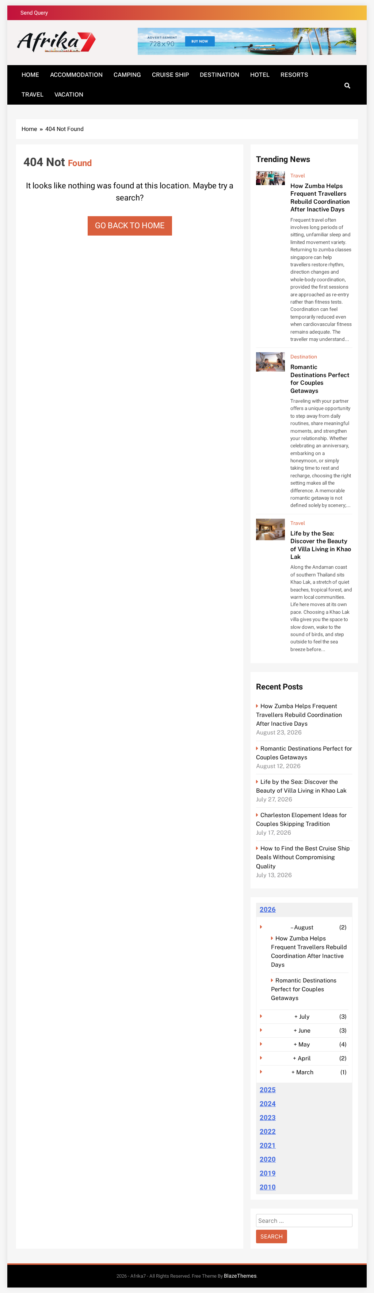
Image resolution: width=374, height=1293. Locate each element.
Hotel (260, 74)
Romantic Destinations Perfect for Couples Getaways (320, 378)
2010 (268, 1187)
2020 (268, 1159)
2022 (268, 1132)
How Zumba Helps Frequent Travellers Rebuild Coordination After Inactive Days (320, 197)
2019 (268, 1173)
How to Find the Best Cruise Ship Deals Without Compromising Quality (303, 857)
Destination (219, 74)
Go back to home (130, 226)
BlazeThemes (240, 1276)
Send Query (34, 13)
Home (30, 74)
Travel (32, 94)
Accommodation (76, 74)
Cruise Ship (170, 74)
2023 (268, 1118)
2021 (268, 1145)
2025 (268, 1090)
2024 (268, 1104)
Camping (127, 74)
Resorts (294, 74)
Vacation (68, 94)
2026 (268, 910)
